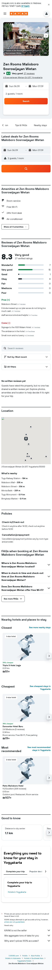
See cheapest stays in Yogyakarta (40, 687)
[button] (49, 4)
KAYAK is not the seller (15, 930)
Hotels (24, 956)
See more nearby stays (40, 627)
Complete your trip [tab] (15, 871)
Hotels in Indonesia (13, 958)
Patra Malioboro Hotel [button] (13, 785)
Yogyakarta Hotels (24, 961)
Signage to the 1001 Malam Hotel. (20, 327)
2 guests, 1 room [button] (14, 93)
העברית (25, 5)
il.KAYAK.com (14, 956)
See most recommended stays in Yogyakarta (39, 748)
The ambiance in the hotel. (18, 331)
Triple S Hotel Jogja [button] (12, 665)
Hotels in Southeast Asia (33, 958)
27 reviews (29, 73)
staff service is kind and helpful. (19, 315)
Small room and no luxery (17, 335)
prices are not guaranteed (14, 922)
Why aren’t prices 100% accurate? (21, 940)
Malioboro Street (13, 304)
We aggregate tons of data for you (21, 935)
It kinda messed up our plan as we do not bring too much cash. (23, 309)
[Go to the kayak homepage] (19, 13)
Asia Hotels (35, 956)
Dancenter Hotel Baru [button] (13, 726)
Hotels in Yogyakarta (17, 892)
